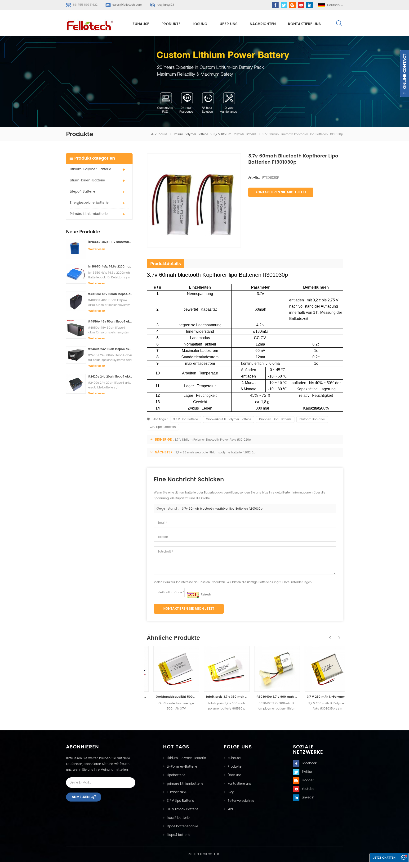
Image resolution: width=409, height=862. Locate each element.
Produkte (170, 24)
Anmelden (80, 797)
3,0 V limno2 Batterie (182, 809)
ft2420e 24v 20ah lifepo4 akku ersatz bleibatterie (110, 376)
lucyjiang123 (165, 5)
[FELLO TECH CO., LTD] (93, 25)
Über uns (228, 24)
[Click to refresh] (193, 595)
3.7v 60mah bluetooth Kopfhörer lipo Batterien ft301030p (222, 509)
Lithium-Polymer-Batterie (190, 134)
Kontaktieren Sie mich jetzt (280, 192)
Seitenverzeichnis (241, 800)
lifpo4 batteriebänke (182, 826)
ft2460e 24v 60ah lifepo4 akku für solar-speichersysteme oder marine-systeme (110, 349)
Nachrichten (263, 24)
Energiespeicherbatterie (89, 202)
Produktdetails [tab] (165, 263)
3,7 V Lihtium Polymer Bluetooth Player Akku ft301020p (213, 440)
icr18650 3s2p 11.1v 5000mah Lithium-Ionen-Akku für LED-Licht (110, 242)
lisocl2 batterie (178, 818)
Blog (231, 792)
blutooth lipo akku (312, 419)
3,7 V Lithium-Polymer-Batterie (234, 134)
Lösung (200, 24)
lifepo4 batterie (82, 191)
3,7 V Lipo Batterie (185, 419)
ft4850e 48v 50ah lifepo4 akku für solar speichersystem (110, 321)
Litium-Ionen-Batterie (87, 180)
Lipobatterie (176, 775)
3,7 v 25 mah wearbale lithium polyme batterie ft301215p (215, 452)
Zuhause (141, 24)
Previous (328, 635)
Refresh (206, 594)
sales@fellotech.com (127, 5)
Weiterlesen (96, 249)
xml (230, 809)
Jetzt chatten (384, 858)
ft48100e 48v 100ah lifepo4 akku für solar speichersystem (110, 294)
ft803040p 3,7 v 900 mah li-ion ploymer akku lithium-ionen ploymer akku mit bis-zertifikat (270, 697)
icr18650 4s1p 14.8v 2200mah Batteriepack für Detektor (110, 266)
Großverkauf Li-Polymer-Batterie (228, 419)
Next (338, 635)
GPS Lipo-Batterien (163, 427)
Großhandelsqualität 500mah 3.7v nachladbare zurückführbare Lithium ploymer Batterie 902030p (169, 697)
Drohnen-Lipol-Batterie (275, 419)
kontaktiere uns (304, 24)
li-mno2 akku (177, 792)
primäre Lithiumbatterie (89, 214)
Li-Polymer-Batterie (182, 766)
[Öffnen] (404, 73)
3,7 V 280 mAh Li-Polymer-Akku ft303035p (320, 697)
